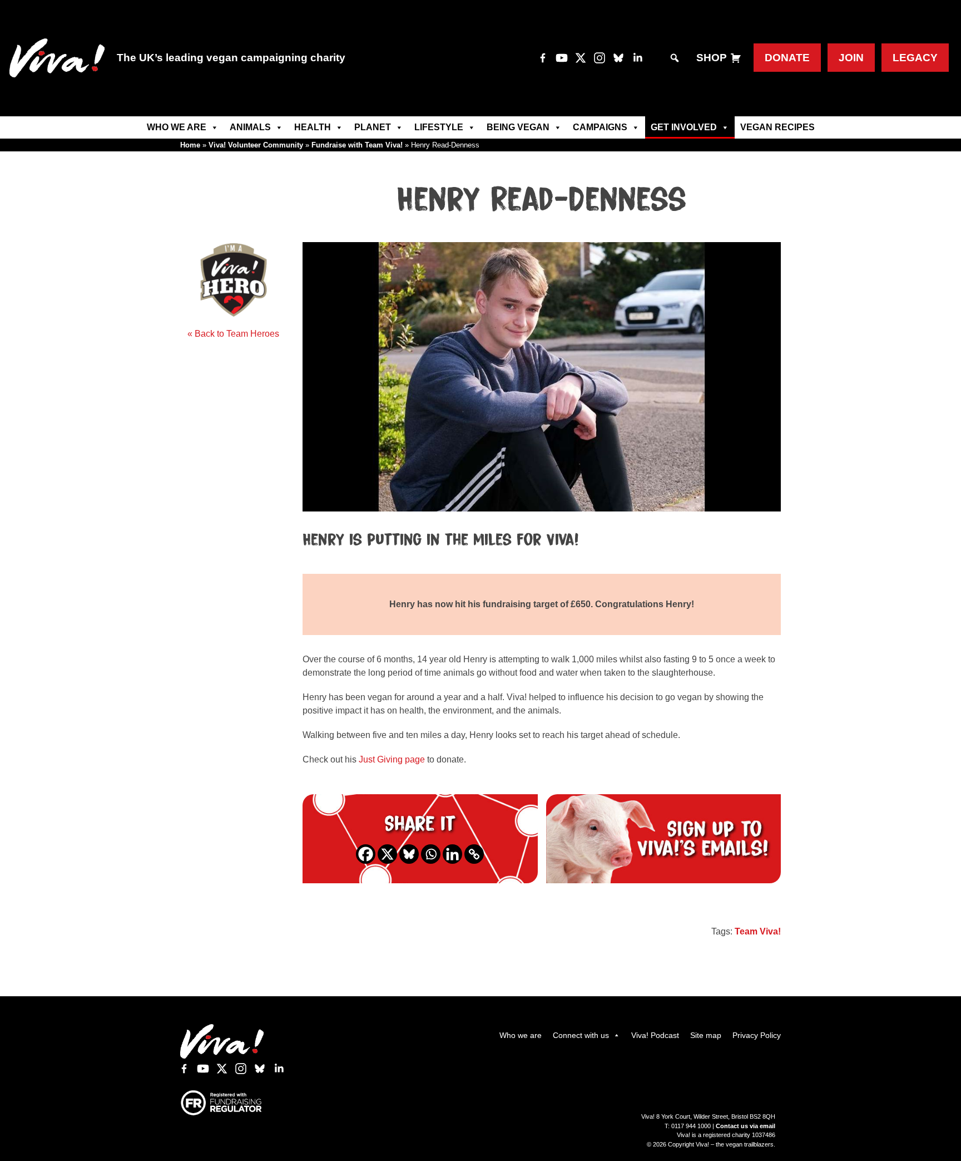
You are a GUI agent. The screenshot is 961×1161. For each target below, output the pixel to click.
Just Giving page (392, 759)
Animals (250, 127)
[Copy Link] (474, 854)
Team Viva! (758, 931)
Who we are (176, 127)
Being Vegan (518, 127)
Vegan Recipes (777, 127)
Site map (705, 1035)
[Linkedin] (452, 854)
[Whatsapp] (430, 854)
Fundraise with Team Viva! (357, 145)
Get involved (684, 127)
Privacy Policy (756, 1035)
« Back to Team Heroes (233, 333)
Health (312, 127)
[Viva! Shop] (735, 58)
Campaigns (600, 127)
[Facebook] (365, 854)
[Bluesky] (409, 854)
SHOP (711, 57)
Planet (372, 127)
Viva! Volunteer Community (256, 145)
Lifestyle (438, 127)
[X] (387, 854)
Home (190, 145)
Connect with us (581, 1035)
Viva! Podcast (655, 1035)
